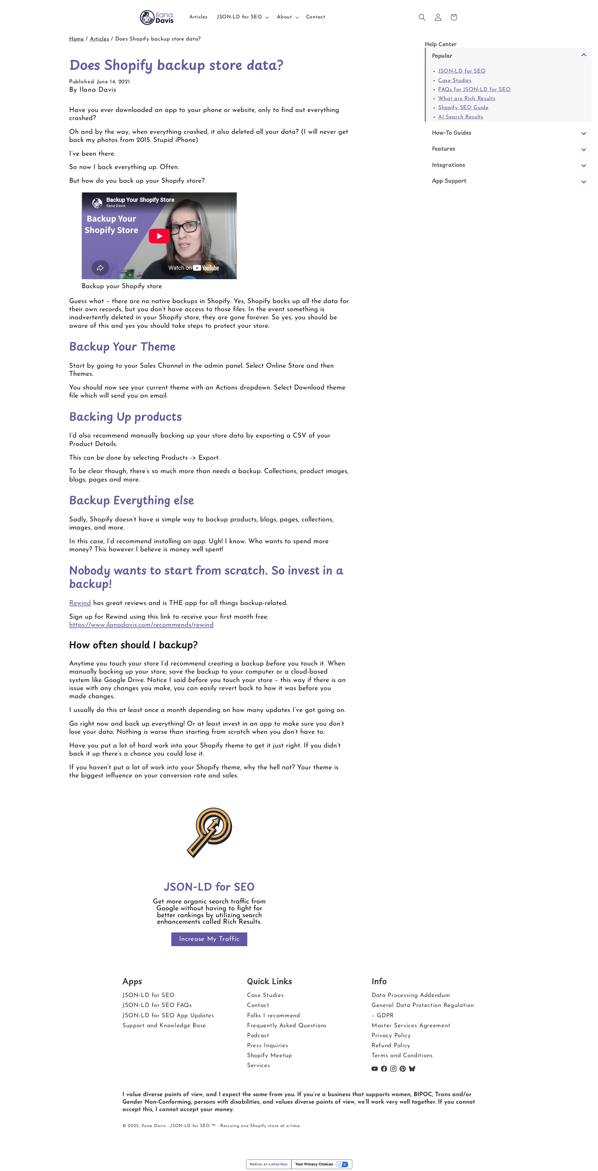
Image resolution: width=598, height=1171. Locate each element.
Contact (258, 1006)
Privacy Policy (391, 1036)
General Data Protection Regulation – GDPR (423, 1011)
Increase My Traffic (209, 939)
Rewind (80, 603)
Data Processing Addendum (411, 996)
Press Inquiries (267, 1046)
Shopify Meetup (269, 1056)
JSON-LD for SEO (462, 71)
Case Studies (454, 80)
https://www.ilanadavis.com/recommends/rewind (141, 625)
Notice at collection (269, 1164)
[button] (242, 17)
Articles (99, 39)
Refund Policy (391, 1046)
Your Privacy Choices (314, 1164)
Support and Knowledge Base (164, 1026)
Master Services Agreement (411, 1026)
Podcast (258, 1036)
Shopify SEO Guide (463, 107)
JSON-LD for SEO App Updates (168, 1016)
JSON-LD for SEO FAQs (157, 1006)
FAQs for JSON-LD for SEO (474, 89)
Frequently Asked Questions (287, 1026)
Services (258, 1066)
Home (76, 39)
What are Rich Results (467, 98)
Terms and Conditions (402, 1056)
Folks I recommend (273, 1016)
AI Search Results (460, 117)
